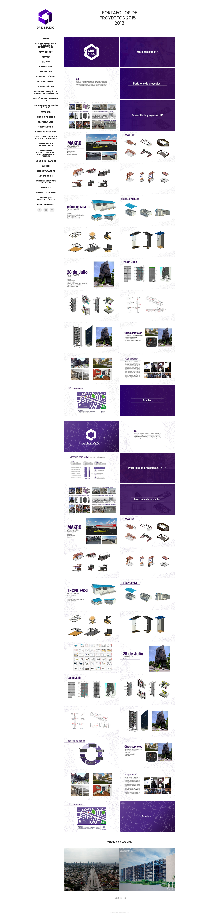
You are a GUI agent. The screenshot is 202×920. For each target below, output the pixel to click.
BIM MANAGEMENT (46, 81)
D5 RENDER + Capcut (45, 161)
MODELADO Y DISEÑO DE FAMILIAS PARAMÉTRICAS (46, 92)
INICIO (46, 38)
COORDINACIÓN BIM (45, 76)
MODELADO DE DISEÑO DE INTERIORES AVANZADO (46, 137)
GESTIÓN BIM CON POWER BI (45, 99)
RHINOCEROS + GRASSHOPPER (46, 144)
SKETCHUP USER (46, 122)
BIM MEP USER (45, 67)
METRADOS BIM (46, 176)
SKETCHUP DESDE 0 (46, 117)
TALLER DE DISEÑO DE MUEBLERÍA (46, 182)
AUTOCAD (46, 112)
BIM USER (45, 57)
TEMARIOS (46, 187)
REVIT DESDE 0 (46, 52)
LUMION (46, 166)
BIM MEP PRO (46, 72)
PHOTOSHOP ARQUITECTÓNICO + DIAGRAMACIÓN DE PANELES (45, 153)
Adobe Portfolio (123, 913)
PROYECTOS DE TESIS (46, 192)
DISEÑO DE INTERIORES (45, 132)
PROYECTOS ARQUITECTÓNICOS (45, 198)
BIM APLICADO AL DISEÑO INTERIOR (46, 106)
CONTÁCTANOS (45, 204)
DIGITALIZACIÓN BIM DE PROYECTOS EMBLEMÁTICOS (46, 45)
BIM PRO (46, 62)
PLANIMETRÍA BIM (45, 86)
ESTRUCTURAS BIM (46, 171)
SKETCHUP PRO (45, 127)
